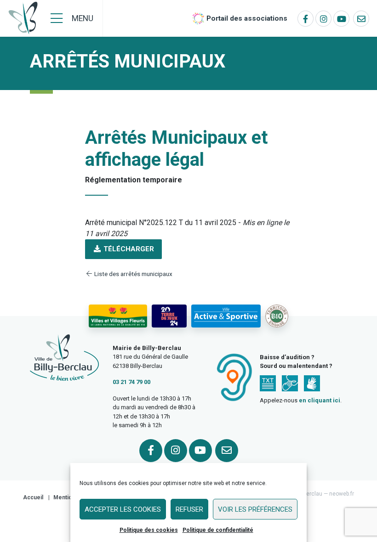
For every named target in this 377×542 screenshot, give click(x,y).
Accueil (33, 497)
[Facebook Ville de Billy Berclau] (305, 19)
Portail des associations (246, 18)
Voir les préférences (255, 509)
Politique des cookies (149, 530)
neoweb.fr (341, 494)
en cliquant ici (319, 400)
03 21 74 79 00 (131, 381)
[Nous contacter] (361, 19)
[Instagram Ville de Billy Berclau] (323, 19)
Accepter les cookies (123, 509)
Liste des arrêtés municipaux (132, 273)
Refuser (189, 509)
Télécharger (128, 249)
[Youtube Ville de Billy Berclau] (341, 19)
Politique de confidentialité (218, 530)
